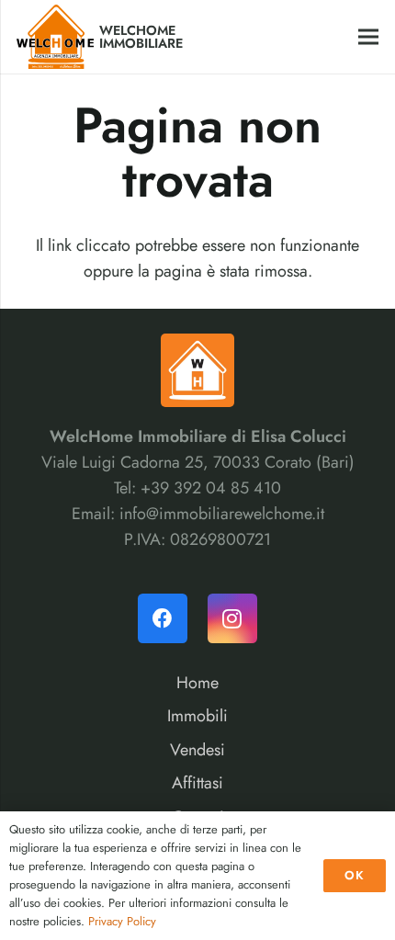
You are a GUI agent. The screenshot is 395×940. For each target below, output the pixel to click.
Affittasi (197, 783)
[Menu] (368, 37)
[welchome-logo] (55, 37)
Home (197, 683)
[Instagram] (232, 618)
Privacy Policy (122, 921)
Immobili (197, 716)
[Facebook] (162, 618)
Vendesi (197, 750)
